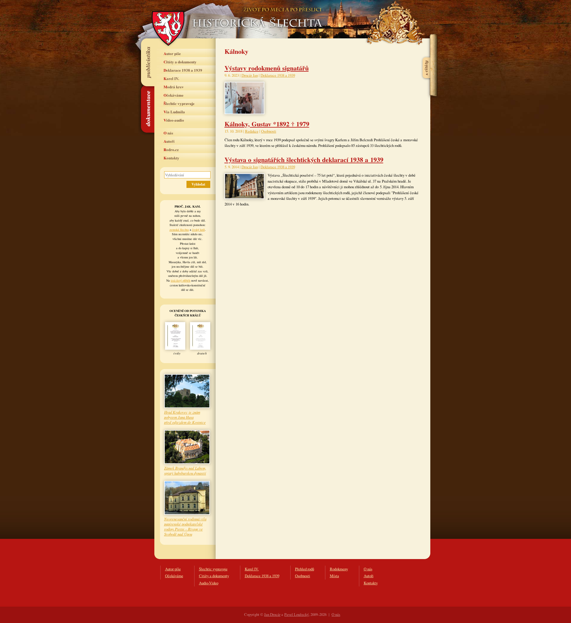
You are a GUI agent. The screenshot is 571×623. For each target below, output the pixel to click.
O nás (168, 133)
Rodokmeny (339, 569)
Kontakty (171, 158)
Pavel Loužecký (296, 614)
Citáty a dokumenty (180, 62)
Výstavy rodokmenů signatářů (267, 68)
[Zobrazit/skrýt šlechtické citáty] (427, 53)
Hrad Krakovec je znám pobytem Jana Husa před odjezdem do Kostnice (185, 417)
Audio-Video (208, 583)
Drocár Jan (249, 75)
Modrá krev (174, 87)
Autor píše (172, 53)
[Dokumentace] (147, 109)
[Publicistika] (147, 62)
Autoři (169, 141)
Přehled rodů (304, 569)
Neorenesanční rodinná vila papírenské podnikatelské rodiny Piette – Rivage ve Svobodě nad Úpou (185, 526)
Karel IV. (171, 78)
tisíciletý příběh (180, 280)
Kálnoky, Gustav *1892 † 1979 (267, 124)
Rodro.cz (171, 149)
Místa (334, 575)
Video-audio (174, 120)
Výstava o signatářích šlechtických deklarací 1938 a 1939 (304, 159)
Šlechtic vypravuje (179, 103)
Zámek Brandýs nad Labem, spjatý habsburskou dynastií (185, 470)
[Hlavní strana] (256, 15)
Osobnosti (268, 131)
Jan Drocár (272, 614)
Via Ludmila (174, 111)
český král (198, 229)
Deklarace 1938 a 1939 (183, 70)
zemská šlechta (179, 229)
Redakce (251, 131)
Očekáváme (173, 95)
